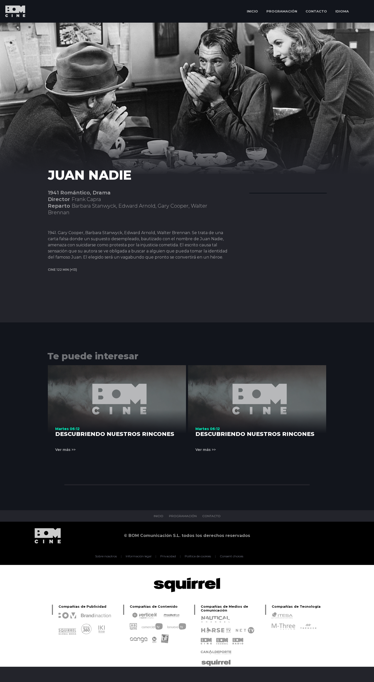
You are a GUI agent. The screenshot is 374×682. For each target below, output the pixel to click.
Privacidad (168, 556)
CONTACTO (316, 11)
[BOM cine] (12, 26)
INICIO (252, 11)
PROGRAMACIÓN (281, 11)
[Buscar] (363, 11)
